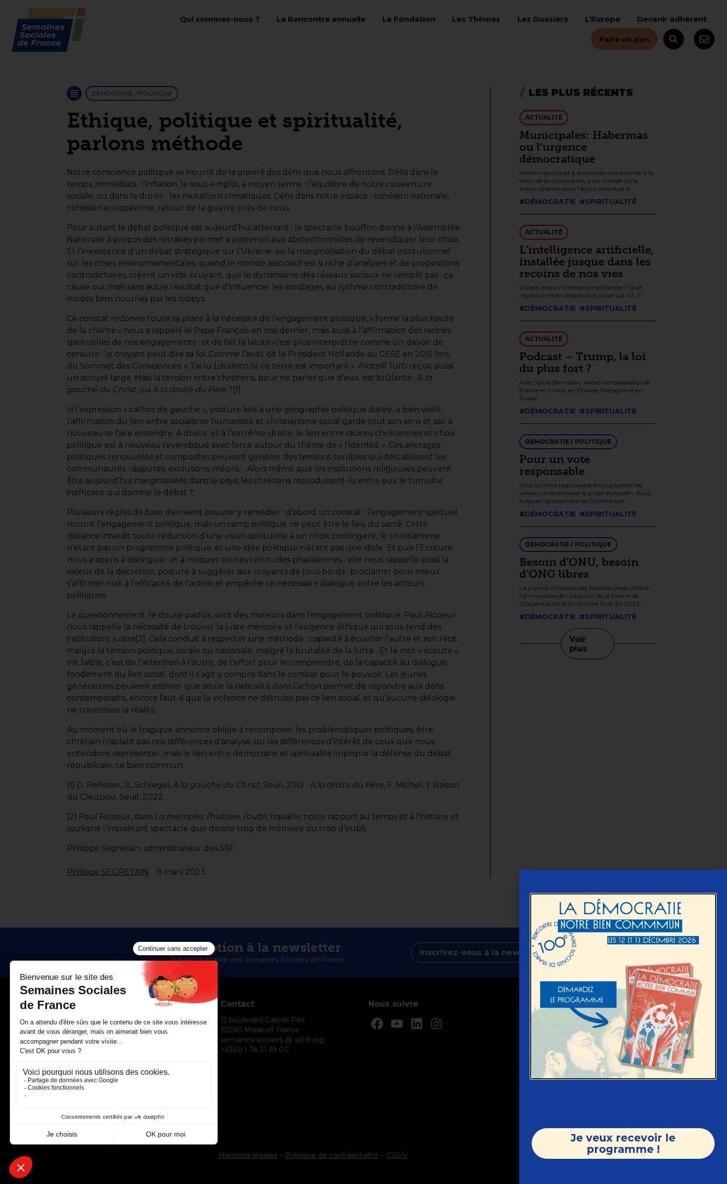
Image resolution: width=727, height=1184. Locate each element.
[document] (363, 592)
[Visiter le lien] (623, 986)
